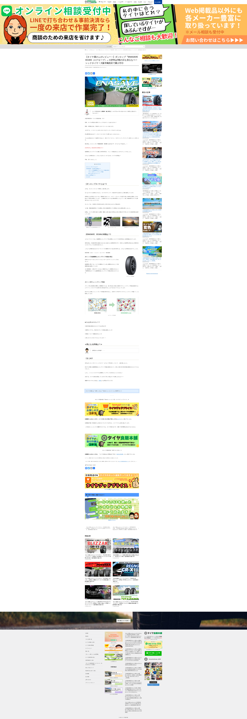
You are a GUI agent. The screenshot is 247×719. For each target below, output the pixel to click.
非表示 (99, 164)
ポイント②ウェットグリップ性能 (96, 171)
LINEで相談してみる (153, 653)
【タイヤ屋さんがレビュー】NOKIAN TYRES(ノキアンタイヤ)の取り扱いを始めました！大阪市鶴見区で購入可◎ (133, 703)
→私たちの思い (114, 642)
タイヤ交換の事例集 (89, 645)
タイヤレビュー (103, 67)
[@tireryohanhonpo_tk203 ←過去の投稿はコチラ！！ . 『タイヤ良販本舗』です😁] (159, 665)
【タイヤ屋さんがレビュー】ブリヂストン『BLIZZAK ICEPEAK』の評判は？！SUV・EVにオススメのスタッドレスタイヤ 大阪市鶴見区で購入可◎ (152, 108)
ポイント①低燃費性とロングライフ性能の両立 (99, 170)
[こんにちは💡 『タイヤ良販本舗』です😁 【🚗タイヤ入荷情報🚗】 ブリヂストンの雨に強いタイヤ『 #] (153, 677)
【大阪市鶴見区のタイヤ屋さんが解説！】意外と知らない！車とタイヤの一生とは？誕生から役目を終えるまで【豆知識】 (133, 710)
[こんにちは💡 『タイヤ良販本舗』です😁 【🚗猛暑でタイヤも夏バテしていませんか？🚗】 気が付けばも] (159, 671)
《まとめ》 (88, 176)
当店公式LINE (120, 454)
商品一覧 (87, 651)
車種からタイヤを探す (124, 620)
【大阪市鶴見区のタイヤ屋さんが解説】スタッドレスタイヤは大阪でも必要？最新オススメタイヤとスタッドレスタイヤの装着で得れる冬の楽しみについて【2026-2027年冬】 (152, 134)
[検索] (144, 46)
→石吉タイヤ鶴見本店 (113, 677)
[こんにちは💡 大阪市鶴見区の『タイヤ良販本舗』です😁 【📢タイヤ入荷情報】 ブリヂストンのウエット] (153, 665)
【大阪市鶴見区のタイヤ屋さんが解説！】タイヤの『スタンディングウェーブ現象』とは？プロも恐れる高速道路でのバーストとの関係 (133, 682)
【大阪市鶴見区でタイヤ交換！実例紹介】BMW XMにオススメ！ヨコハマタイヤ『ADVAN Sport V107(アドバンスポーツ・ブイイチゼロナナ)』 (133, 690)
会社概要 (87, 673)
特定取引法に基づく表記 (90, 670)
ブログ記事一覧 (88, 639)
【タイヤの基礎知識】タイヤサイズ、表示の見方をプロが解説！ (93, 664)
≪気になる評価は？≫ (91, 175)
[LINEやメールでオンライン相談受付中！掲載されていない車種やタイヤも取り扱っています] (123, 5)
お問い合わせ (88, 679)
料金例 (86, 636)
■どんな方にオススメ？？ (94, 173)
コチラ (119, 419)
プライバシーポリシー (90, 682)
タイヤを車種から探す (90, 642)
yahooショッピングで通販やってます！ (152, 60)
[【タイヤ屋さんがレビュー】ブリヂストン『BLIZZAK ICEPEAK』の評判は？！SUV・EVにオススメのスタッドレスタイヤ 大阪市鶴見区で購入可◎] (152, 100)
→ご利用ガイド (114, 661)
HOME (86, 633)
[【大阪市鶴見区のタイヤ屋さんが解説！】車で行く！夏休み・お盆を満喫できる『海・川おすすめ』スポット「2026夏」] (152, 251)
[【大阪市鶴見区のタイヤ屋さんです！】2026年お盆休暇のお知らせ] (152, 203)
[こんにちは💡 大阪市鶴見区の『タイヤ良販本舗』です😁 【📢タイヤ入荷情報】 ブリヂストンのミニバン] (147, 665)
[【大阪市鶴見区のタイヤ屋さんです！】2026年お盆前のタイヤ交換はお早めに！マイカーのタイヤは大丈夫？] (152, 178)
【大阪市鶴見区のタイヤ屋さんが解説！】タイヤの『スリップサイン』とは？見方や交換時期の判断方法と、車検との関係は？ (133, 697)
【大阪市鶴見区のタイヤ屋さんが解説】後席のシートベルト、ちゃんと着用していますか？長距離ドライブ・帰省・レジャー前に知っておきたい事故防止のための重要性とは (152, 161)
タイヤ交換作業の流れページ (124, 461)
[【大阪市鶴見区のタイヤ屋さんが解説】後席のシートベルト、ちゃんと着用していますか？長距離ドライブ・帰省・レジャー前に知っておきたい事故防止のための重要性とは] (152, 152)
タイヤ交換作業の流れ (90, 657)
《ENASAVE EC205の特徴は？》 (93, 168)
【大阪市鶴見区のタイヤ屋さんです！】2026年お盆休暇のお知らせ (133, 664)
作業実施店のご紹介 (89, 660)
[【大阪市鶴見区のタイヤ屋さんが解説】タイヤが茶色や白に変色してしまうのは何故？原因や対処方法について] (152, 226)
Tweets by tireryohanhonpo (152, 273)
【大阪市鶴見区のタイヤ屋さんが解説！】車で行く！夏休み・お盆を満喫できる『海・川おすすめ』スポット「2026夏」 (152, 259)
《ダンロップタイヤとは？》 (92, 166)
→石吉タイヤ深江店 (114, 685)
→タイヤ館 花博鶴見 (114, 694)
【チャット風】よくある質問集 (91, 654)
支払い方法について (89, 667)
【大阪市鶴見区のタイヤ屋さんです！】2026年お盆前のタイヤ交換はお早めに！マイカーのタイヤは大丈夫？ (152, 186)
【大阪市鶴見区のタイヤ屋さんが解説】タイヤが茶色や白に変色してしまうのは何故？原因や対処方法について (152, 234)
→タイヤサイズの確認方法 (113, 652)
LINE (100, 380)
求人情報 (87, 676)
